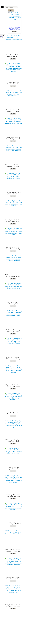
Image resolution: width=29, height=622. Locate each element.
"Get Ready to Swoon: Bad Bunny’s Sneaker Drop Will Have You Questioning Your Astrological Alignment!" (13, 277)
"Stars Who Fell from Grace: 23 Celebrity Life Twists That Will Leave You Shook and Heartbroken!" (13, 195)
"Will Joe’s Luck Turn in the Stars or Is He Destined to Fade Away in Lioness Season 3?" (12, 552)
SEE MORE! (14, 31)
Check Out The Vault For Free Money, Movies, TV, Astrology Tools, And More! (14, 28)
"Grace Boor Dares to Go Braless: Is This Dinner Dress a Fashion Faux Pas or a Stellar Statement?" (13, 112)
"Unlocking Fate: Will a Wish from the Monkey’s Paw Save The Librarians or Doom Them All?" (13, 222)
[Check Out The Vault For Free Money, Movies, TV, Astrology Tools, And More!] (14, 16)
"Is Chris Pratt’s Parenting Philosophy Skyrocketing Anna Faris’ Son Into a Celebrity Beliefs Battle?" (13, 332)
